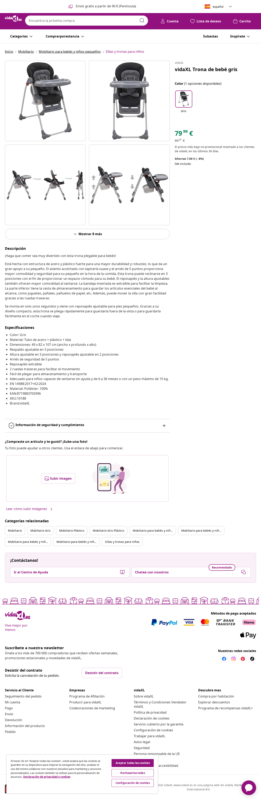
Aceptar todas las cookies (133, 763)
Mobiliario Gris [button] (40, 530)
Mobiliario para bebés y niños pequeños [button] (154, 530)
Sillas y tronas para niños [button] (122, 542)
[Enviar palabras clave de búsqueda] (142, 20)
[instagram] (233, 659)
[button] (102, 6)
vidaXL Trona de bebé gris (206, 69)
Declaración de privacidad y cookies (46, 777)
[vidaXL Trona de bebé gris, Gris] (45, 101)
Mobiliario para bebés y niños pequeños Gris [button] (202, 530)
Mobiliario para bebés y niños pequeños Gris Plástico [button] (77, 542)
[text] (184, 134)
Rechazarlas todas (132, 773)
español (218, 7)
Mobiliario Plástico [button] (71, 530)
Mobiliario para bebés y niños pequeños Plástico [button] (29, 542)
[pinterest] (243, 659)
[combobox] (86, 20)
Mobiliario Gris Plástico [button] (108, 530)
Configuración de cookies (153, 730)
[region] (82, 774)
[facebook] (224, 659)
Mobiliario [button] (15, 530)
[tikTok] (252, 659)
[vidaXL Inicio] (13, 18)
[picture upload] (111, 478)
